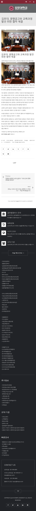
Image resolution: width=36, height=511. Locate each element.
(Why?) (12, 134)
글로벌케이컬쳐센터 (7, 425)
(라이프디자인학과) (7, 326)
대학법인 (4, 405)
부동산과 (4, 304)
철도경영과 (5, 307)
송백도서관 (5, 423)
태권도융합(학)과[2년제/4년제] (10, 279)
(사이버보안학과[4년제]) (8, 367)
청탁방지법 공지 (6, 394)
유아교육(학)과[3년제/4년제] (9, 293)
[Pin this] (28, 149)
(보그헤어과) (5, 369)
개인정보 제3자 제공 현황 (9, 387)
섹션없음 (26, 140)
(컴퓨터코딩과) (6, 330)
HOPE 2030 (11, 231)
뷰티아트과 (5, 274)
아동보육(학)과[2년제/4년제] (9, 296)
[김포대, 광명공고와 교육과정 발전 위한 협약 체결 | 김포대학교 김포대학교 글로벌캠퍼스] (18, 8)
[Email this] (8, 154)
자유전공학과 (5, 261)
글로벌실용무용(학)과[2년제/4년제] (11, 268)
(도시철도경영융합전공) (8, 360)
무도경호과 (5, 319)
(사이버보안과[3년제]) (8, 364)
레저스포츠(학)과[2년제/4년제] (10, 277)
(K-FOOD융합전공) (7, 353)
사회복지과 (5, 300)
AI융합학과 (5, 339)
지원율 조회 (5, 450)
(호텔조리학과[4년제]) (8, 285)
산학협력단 (5, 419)
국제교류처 (5, 416)
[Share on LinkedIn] (13, 149)
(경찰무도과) (5, 347)
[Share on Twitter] (8, 149)
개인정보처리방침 (7, 385)
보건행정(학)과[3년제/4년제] (9, 298)
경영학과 (4, 309)
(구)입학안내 (5, 455)
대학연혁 (10, 223)
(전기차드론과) (6, 328)
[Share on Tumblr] (18, 149)
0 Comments (7, 142)
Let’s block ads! (5, 134)
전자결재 (4, 453)
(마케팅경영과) (6, 311)
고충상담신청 (5, 396)
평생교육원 (5, 421)
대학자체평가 (5, 402)
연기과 (4, 272)
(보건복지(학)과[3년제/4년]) (9, 302)
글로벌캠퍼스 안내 (14, 213)
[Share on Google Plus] (23, 149)
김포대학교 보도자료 (18, 140)
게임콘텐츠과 (5, 323)
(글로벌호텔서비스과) (8, 288)
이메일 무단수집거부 (7, 391)
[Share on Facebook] (3, 149)
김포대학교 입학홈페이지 (9, 448)
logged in (18, 201)
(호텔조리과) (5, 283)
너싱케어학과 (5, 341)
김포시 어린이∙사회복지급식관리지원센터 (13, 428)
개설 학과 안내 (17, 253)
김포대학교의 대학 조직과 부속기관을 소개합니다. (20, 244)
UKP (14, 163)
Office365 (4, 446)
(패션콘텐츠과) (6, 337)
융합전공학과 (5, 263)
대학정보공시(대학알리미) (9, 400)
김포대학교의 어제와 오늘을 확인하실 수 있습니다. (20, 225)
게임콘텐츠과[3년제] (7, 321)
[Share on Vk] (3, 154)
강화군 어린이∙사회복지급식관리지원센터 (13, 430)
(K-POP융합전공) (6, 351)
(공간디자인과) (6, 334)
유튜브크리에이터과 (7, 270)
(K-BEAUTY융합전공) (7, 358)
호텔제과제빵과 (6, 281)
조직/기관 (11, 242)
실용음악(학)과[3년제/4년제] (9, 266)
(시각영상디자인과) (7, 332)
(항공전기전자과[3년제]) (8, 362)
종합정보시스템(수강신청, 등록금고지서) (13, 442)
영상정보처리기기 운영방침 (9, 389)
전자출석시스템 (6, 444)
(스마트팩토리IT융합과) (8, 349)
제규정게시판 (5, 398)
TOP (18, 491)
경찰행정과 (5, 317)
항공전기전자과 (22, 142)
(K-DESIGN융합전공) (7, 356)
